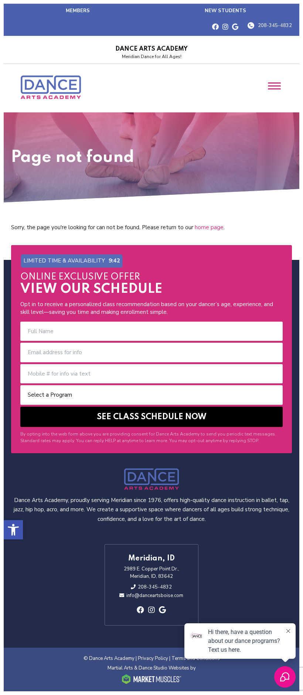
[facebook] (215, 27)
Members (78, 10)
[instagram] (225, 27)
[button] (13, 529)
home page (209, 227)
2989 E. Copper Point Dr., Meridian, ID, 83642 (151, 573)
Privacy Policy (153, 658)
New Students (225, 10)
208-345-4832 (275, 25)
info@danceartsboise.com (154, 595)
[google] (235, 27)
